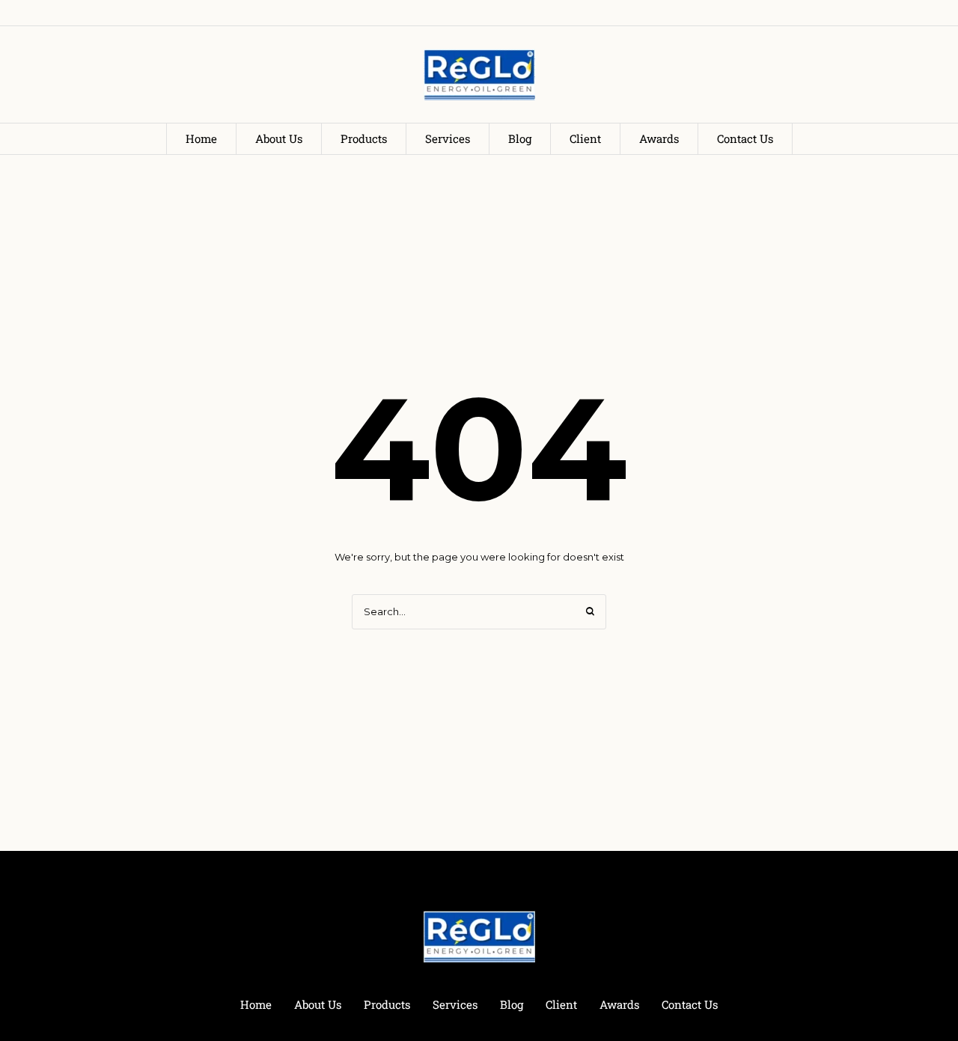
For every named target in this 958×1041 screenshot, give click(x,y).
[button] (915, 976)
